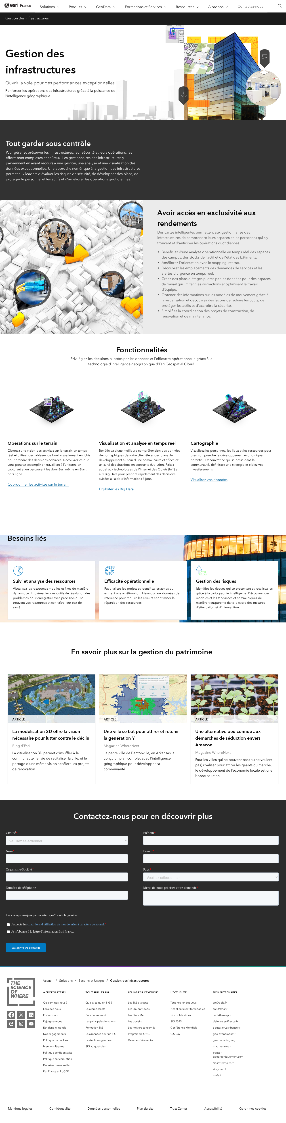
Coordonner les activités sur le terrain (38, 484)
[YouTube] (31, 1024)
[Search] (280, 6)
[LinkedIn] (31, 1015)
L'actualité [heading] (178, 992)
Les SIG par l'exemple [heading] (143, 992)
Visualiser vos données (209, 480)
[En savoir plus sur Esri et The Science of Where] (21, 992)
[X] (21, 1015)
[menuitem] (60, 1003)
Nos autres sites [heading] (225, 992)
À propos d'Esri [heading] (54, 992)
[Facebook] (11, 1015)
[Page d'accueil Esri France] (17, 6)
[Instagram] (21, 1024)
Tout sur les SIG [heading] (97, 992)
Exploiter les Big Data (116, 489)
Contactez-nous (250, 6)
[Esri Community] (11, 1024)
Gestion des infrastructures (27, 18)
